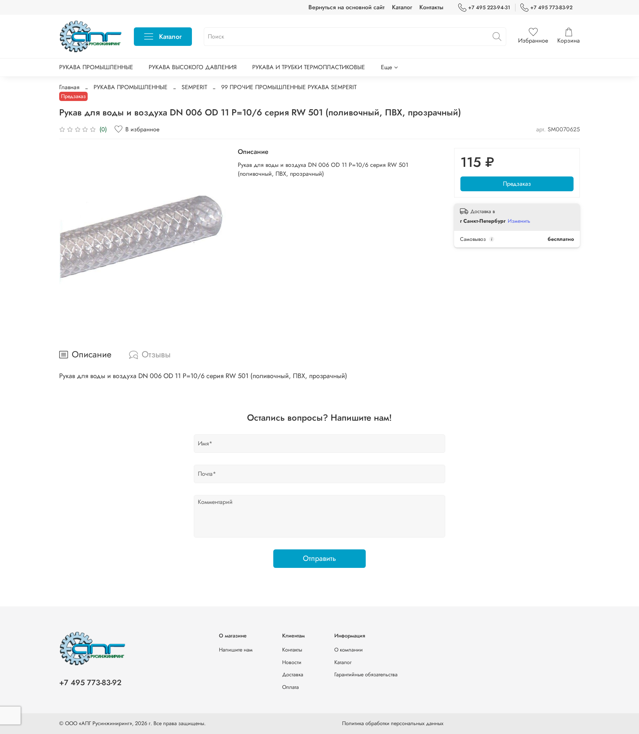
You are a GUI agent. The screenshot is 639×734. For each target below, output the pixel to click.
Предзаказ (517, 183)
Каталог (402, 7)
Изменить (519, 221)
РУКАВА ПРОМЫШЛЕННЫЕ (96, 67)
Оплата (290, 687)
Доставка (292, 674)
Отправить (319, 558)
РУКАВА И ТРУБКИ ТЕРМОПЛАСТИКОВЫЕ (308, 67)
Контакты (431, 7)
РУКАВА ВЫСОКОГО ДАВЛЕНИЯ (193, 67)
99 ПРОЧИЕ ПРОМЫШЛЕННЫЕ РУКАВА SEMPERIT (288, 87)
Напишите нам (236, 649)
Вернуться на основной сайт (346, 7)
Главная (69, 87)
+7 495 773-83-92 (551, 7)
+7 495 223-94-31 (489, 7)
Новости (291, 662)
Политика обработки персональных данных (392, 723)
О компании (348, 649)
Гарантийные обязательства (366, 674)
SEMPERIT (194, 87)
